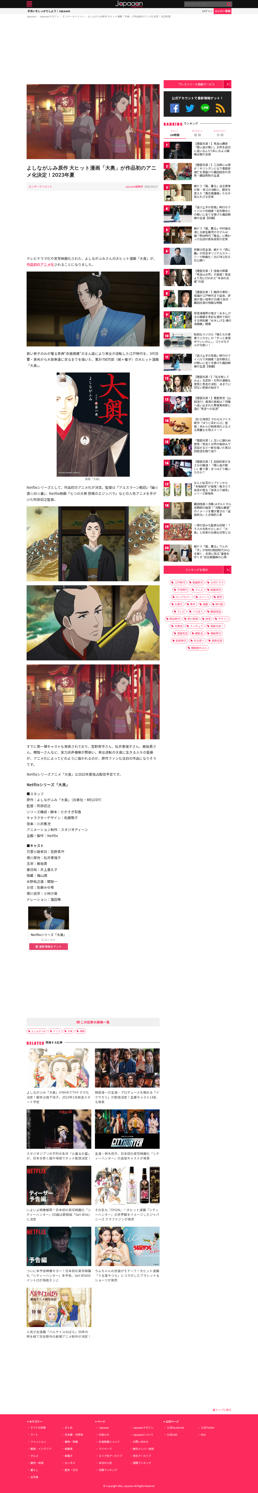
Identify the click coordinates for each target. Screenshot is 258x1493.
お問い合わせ (141, 1442)
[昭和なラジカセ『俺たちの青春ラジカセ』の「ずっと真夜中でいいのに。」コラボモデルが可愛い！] (178, 342)
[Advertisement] (93, 52)
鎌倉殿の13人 (199, 648)
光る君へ (199, 640)
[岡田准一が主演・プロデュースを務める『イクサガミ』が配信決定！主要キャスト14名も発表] (127, 1068)
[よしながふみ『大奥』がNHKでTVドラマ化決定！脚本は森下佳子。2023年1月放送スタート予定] (59, 1068)
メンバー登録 (222, 11)
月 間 (220, 133)
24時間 (175, 133)
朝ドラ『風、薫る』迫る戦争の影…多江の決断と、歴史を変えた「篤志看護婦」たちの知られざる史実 (212, 191)
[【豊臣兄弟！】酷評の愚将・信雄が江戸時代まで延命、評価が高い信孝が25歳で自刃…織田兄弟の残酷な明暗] (178, 299)
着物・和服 (71, 1442)
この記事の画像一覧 (95, 1022)
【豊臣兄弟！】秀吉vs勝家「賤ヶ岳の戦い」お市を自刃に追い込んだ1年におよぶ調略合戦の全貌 (212, 148)
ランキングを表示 (196, 570)
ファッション (38, 1442)
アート (34, 1434)
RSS (220, 108)
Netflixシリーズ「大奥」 (49, 934)
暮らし (34, 1470)
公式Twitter (190, 108)
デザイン (223, 619)
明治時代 (175, 619)
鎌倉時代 (215, 633)
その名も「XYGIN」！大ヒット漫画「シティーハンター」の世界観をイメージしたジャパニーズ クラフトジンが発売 (127, 1214)
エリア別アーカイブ (110, 1456)
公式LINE (205, 108)
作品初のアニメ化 (40, 264)
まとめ (69, 1427)
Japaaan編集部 (134, 186)
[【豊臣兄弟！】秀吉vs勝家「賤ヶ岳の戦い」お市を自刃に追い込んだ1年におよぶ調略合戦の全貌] (178, 151)
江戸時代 (180, 582)
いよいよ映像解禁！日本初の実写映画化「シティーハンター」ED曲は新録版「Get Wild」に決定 (59, 1214)
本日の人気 (105, 1463)
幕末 (192, 604)
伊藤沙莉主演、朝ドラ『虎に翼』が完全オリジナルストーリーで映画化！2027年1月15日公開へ (212, 254)
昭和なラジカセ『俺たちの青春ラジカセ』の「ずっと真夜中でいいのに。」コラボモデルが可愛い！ (212, 339)
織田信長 (215, 611)
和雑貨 (69, 1449)
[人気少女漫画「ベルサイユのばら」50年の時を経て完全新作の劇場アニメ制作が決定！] (59, 1308)
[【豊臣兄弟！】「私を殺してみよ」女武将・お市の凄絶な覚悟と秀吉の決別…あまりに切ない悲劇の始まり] (178, 384)
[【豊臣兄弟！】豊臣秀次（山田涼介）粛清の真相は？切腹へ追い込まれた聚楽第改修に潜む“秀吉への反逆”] (178, 405)
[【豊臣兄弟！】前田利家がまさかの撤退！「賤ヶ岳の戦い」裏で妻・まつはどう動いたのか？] (178, 469)
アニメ (56, 1031)
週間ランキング (142, 1463)
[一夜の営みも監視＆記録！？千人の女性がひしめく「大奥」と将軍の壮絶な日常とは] (178, 532)
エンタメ (70, 1463)
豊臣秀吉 (182, 633)
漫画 (82, 1031)
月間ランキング (108, 1470)
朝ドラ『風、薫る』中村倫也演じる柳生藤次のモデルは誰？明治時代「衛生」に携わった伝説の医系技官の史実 (212, 233)
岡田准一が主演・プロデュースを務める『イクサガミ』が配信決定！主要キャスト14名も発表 (127, 1097)
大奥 (70, 1031)
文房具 (178, 626)
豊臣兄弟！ (217, 626)
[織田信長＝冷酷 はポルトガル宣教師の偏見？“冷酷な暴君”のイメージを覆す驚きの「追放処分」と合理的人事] (178, 511)
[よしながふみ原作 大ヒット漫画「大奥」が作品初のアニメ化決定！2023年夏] (93, 122)
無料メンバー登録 (143, 1449)
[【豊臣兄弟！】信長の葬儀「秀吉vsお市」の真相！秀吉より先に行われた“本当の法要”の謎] (178, 278)
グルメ (34, 1456)
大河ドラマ (217, 582)
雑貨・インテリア (40, 1449)
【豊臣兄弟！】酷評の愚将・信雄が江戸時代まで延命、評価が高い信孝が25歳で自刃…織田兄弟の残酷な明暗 (212, 297)
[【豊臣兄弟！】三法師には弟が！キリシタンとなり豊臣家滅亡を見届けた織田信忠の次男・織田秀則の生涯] (178, 172)
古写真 (34, 1477)
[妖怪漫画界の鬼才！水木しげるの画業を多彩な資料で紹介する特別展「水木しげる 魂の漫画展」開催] (178, 320)
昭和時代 (181, 640)
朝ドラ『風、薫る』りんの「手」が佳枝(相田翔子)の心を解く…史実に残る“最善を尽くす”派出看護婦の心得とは (212, 553)
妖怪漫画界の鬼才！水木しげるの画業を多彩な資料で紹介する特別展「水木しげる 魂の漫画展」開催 (212, 318)
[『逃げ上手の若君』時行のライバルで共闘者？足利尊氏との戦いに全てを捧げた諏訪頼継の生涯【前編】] (178, 214)
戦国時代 (197, 582)
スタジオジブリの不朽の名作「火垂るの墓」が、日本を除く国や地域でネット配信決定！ (59, 1155)
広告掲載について (109, 1442)
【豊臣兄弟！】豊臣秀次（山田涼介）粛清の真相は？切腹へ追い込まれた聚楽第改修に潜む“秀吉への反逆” (212, 403)
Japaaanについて (143, 1434)
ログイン (207, 11)
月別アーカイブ (142, 1456)
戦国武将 (215, 590)
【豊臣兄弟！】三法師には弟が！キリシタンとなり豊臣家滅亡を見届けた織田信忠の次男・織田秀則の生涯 (212, 170)
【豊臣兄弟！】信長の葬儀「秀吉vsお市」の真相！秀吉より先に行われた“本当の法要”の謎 (212, 276)
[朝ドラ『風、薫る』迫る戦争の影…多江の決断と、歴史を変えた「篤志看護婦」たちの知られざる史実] (178, 193)
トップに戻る (223, 1410)
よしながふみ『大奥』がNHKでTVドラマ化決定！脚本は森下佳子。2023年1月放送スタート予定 (59, 1097)
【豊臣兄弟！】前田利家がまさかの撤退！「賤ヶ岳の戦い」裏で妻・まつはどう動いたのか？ (212, 466)
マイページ (105, 1449)
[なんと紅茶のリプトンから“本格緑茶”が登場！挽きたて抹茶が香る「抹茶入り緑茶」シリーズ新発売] (178, 490)
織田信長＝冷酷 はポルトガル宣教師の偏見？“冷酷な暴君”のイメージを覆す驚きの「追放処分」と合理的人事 (212, 509)
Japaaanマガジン (49, 16)
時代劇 (219, 604)
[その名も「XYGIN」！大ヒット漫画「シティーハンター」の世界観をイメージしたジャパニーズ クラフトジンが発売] (127, 1186)
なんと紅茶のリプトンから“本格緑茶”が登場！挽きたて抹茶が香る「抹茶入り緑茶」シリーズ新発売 (212, 488)
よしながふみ (38, 1031)
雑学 (219, 597)
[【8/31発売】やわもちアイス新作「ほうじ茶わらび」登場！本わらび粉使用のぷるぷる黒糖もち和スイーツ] (178, 426)
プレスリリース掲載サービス (196, 84)
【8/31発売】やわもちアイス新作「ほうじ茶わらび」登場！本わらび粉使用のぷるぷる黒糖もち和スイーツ (212, 424)
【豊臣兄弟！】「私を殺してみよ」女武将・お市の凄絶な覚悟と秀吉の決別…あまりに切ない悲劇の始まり (212, 382)
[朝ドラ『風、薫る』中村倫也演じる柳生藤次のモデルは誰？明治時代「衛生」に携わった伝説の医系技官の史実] (178, 236)
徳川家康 (192, 619)
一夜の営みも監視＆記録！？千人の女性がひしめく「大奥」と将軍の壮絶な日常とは (212, 528)
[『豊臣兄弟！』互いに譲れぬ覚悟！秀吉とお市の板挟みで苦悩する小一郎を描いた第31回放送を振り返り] (178, 448)
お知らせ (104, 1434)
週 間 (197, 133)
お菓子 (179, 604)
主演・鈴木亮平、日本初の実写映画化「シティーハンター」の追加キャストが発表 (127, 1155)
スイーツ (204, 597)
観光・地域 (37, 1463)
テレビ (181, 611)
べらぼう (197, 611)
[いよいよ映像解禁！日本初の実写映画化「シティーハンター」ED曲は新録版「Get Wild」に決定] (59, 1186)
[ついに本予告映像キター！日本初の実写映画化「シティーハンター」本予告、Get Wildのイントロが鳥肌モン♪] (59, 1247)
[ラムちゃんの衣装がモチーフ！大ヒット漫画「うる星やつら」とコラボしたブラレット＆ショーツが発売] (127, 1247)
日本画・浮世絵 (74, 1434)
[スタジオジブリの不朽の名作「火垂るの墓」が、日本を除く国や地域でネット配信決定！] (59, 1129)
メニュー (29, 4)
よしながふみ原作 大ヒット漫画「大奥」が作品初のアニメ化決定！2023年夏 (129, 16)
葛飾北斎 (217, 640)
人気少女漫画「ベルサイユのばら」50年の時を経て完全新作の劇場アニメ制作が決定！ (59, 1334)
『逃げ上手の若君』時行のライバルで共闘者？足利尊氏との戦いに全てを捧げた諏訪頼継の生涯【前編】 (212, 212)
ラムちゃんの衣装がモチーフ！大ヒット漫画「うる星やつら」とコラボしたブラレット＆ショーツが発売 (127, 1275)
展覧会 (199, 633)
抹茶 (208, 619)
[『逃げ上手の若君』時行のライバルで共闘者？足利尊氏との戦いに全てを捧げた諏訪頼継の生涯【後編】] (178, 363)
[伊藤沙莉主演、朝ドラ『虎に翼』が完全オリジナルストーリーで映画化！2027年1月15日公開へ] (178, 257)
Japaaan (129, 4)
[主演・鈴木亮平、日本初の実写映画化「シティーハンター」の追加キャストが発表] (127, 1129)
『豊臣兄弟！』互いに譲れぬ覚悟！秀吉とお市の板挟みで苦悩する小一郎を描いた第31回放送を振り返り (212, 445)
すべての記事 (38, 1427)
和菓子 (69, 1456)
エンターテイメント (73, 16)
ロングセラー (183, 597)
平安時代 (182, 590)
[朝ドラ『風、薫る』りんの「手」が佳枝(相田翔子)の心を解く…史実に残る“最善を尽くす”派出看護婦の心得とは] (178, 554)
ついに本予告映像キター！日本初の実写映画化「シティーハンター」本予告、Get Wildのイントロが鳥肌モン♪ (59, 1275)
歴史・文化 (71, 1470)
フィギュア (196, 626)
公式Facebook (174, 108)
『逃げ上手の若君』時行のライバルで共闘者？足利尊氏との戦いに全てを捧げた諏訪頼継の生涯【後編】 (212, 360)
